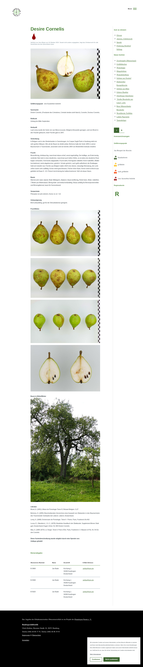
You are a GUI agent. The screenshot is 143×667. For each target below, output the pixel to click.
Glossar (119, 35)
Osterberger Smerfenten (125, 95)
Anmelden (25, 640)
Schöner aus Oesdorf (124, 78)
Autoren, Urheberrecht (124, 38)
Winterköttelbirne (123, 74)
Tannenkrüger (121, 120)
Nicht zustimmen (111, 659)
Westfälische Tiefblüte (124, 113)
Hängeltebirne (121, 71)
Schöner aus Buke (123, 88)
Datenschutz (36, 635)
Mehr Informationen (95, 654)
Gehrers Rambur (122, 92)
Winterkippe (121, 67)
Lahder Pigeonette (123, 116)
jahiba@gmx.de (88, 568)
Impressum (26, 635)
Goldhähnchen (122, 64)
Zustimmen (96, 659)
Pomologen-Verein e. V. (83, 619)
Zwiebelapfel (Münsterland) (126, 60)
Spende (119, 42)
